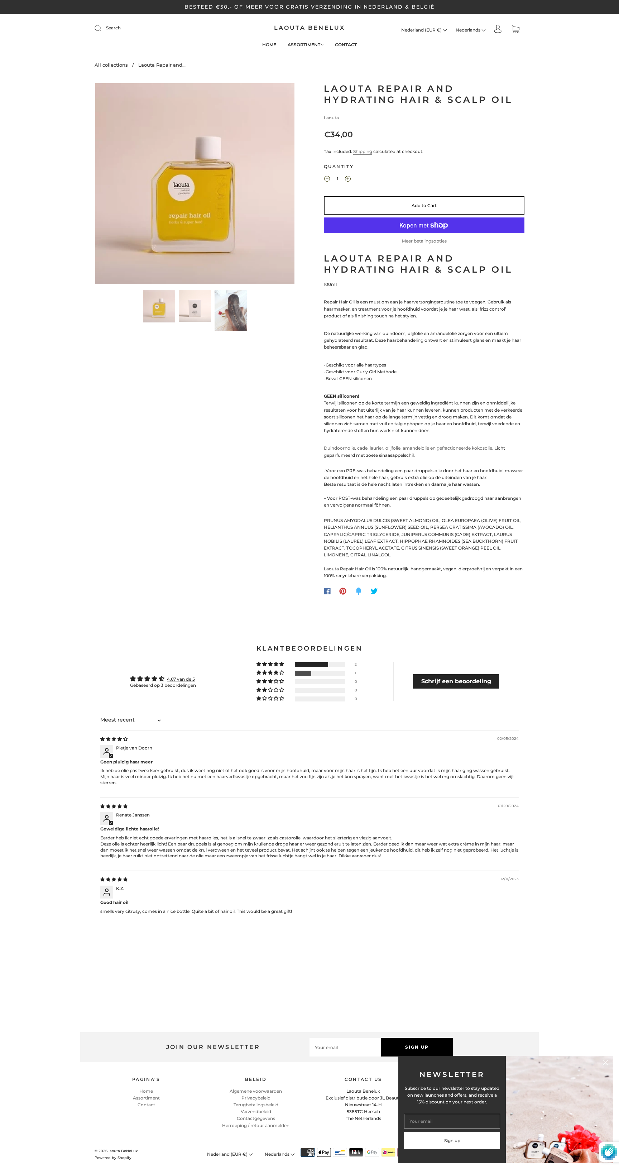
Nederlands (468, 30)
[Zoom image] (195, 185)
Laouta (331, 117)
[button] (115, 185)
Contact (346, 44)
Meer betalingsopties (424, 241)
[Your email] (345, 1047)
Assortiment (304, 44)
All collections (111, 65)
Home (269, 44)
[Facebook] (327, 591)
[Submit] (102, 28)
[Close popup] (605, 1064)
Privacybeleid (255, 1098)
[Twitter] (374, 591)
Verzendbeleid (256, 1111)
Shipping (362, 151)
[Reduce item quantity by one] (327, 180)
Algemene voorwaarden (256, 1091)
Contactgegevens (256, 1118)
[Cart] (515, 30)
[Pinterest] (343, 591)
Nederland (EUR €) (422, 30)
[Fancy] (358, 591)
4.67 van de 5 (181, 679)
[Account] (498, 29)
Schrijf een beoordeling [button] (456, 681)
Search (113, 27)
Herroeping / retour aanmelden (255, 1125)
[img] (114, 739)
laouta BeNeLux (309, 27)
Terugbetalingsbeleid (256, 1104)
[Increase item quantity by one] (348, 180)
